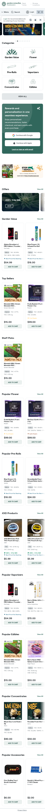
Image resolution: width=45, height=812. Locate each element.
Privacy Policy (22, 810)
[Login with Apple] (35, 20)
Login (32, 12)
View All (22, 96)
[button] (22, 20)
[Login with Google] (31, 20)
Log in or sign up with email (22, 149)
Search (17, 12)
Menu (6, 12)
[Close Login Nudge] (40, 20)
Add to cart (13, 267)
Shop (9, 206)
